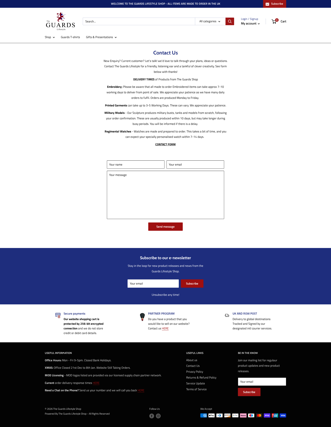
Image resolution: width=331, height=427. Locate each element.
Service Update (195, 383)
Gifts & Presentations (99, 37)
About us (191, 360)
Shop (48, 37)
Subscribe (277, 4)
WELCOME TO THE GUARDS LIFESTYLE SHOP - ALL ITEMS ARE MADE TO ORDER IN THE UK (165, 4)
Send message (165, 226)
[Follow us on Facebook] (151, 415)
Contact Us (193, 366)
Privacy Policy (194, 371)
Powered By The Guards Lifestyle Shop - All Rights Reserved (77, 414)
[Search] (229, 21)
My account (249, 23)
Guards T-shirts (70, 37)
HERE (165, 328)
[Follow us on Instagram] (158, 415)
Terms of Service (196, 389)
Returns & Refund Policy (201, 377)
